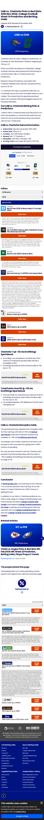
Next (42, 538)
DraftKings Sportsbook (27, 437)
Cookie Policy (5, 763)
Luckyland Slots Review (29, 787)
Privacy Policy (5, 761)
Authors (4, 750)
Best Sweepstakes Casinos (30, 774)
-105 (35, 173)
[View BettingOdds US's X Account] (21, 26)
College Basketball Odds (30, 756)
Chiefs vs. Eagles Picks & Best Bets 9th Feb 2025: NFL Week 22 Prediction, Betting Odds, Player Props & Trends (20, 552)
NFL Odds (25, 748)
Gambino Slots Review (29, 777)
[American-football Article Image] (21, 535)
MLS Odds (25, 758)
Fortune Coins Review (29, 785)
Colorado (4, 782)
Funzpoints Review (28, 782)
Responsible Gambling (8, 758)
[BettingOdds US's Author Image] (22, 583)
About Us (4, 748)
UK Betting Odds (6, 756)
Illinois (3, 777)
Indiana (4, 785)
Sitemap (4, 768)
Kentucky (4, 780)
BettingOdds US (13, 26)
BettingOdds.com (10, 484)
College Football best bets (26, 510)
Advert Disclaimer (37, 601)
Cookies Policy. (20, 812)
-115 (8, 173)
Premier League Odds (29, 761)
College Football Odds (29, 750)
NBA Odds (25, 753)
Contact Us (5, 753)
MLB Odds (25, 763)
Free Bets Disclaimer (7, 766)
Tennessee (5, 787)
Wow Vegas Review (28, 780)
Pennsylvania (5, 774)
